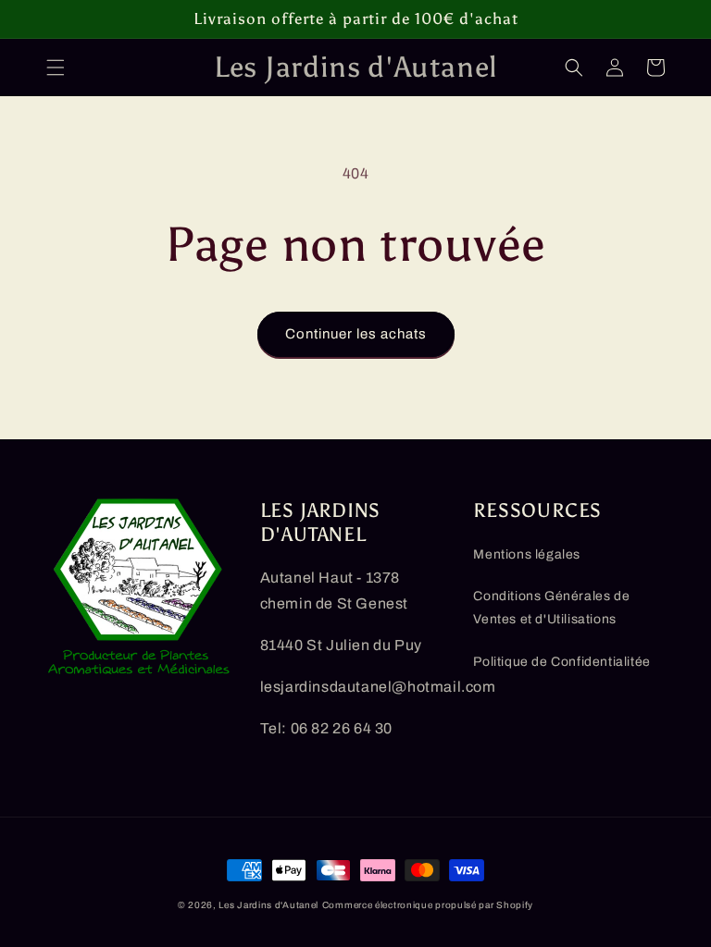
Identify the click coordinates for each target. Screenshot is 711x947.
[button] (55, 67)
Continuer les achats (356, 333)
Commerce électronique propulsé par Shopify (427, 905)
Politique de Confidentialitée (561, 662)
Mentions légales (526, 554)
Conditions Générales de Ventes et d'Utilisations (551, 607)
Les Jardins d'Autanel (268, 905)
